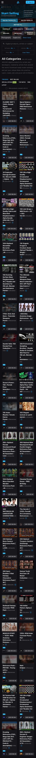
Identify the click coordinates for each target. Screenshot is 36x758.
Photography (6, 37)
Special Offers (9, 82)
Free (28, 82)
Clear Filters (26, 52)
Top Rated (22, 82)
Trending (5, 79)
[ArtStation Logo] (18, 2)
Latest (4, 85)
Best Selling (14, 79)
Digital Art (16, 37)
